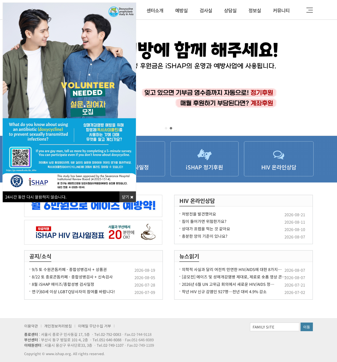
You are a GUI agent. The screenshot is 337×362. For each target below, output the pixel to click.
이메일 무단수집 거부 (94, 325)
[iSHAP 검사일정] (93, 232)
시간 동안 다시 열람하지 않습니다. (35, 197)
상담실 (230, 10)
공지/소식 (40, 256)
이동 (306, 326)
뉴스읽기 (189, 256)
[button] (166, 128)
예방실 (181, 10)
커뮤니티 (281, 10)
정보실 (254, 10)
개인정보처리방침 (58, 325)
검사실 (206, 10)
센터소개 (155, 10)
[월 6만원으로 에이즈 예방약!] (93, 206)
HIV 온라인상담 (197, 200)
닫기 (126, 197)
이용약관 (31, 325)
